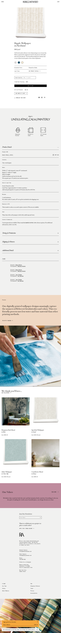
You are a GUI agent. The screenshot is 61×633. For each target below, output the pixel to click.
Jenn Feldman (19, 274)
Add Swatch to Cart (20, 93)
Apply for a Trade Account (25, 528)
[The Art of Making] (30, 386)
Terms (31, 588)
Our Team (4, 586)
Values (3, 588)
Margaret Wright (22, 266)
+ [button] (58, 233)
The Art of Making (6, 320)
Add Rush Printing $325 (21, 81)
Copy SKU (57, 155)
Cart (58, 1)
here (31, 567)
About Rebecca (5, 590)
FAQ (15, 224)
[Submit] (39, 517)
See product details (34, 71)
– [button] (58, 147)
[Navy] (19, 62)
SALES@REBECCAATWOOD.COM (30, 222)
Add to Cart (30, 85)
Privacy (32, 590)
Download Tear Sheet (20, 97)
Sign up (36, 624)
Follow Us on (25, 562)
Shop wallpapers (5, 392)
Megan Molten (19, 265)
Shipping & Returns (35, 586)
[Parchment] (22, 62)
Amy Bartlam (20, 276)
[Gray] (15, 62)
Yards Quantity (18, 77)
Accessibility (33, 593)
